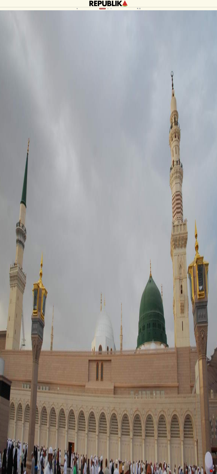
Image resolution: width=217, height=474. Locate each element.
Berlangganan (102, 8)
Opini (111, 8)
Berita (108, 8)
